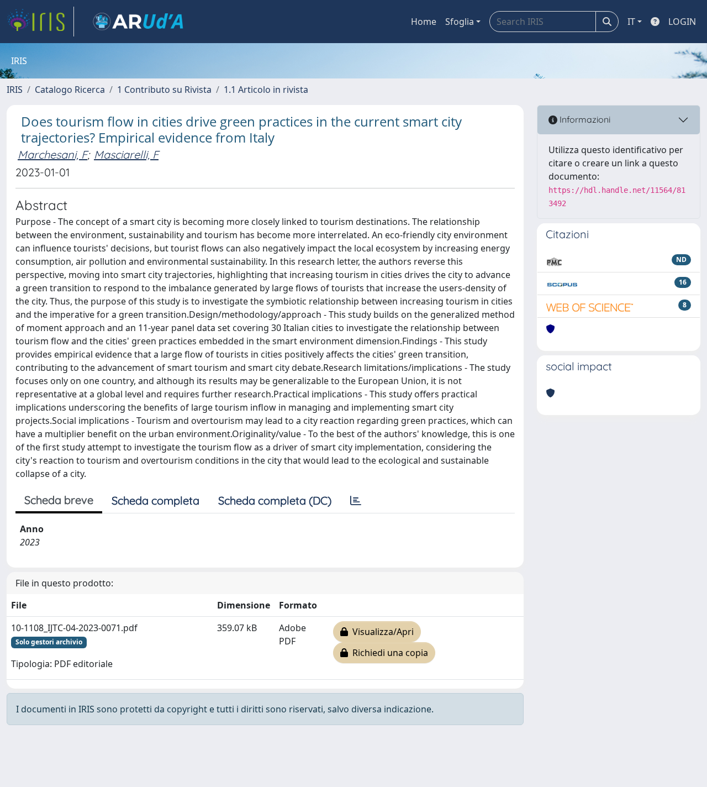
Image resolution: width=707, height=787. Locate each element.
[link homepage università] (138, 21)
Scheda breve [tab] (58, 500)
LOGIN (682, 21)
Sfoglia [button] (459, 21)
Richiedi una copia (388, 653)
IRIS (15, 89)
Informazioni (583, 119)
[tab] (356, 500)
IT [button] (631, 21)
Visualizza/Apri (381, 632)
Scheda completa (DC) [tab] (274, 500)
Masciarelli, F (126, 154)
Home (423, 21)
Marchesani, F (52, 154)
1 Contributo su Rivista (164, 89)
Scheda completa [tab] (155, 500)
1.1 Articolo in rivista (266, 89)
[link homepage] (40, 21)
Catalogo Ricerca (70, 89)
